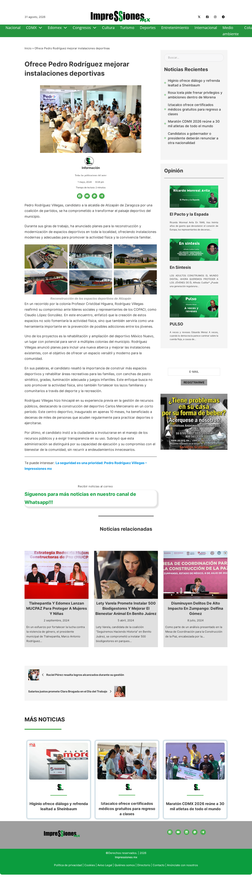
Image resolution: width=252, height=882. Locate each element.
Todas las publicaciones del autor (91, 175)
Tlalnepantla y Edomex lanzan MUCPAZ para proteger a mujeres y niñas (56, 608)
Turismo (127, 27)
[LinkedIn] (186, 832)
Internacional (205, 27)
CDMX (31, 27)
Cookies (89, 865)
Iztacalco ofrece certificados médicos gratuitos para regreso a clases (127, 808)
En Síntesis (180, 267)
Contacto (159, 865)
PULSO (176, 324)
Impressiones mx (126, 857)
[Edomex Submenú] (65, 28)
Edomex (55, 27)
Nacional (13, 27)
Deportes (148, 27)
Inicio (28, 48)
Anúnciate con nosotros (182, 865)
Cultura (108, 27)
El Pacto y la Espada (189, 214)
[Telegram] (102, 196)
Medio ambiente (230, 30)
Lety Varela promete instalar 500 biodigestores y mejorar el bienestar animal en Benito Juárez (125, 608)
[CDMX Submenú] (40, 28)
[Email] (87, 196)
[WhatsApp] (94, 196)
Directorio (143, 865)
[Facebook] (79, 196)
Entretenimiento (175, 27)
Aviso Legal (104, 865)
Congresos (82, 27)
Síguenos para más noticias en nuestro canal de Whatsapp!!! (80, 498)
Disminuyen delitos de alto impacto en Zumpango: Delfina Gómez (195, 608)
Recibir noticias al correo (95, 486)
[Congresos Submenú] (94, 28)
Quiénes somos (125, 865)
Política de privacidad (68, 865)
